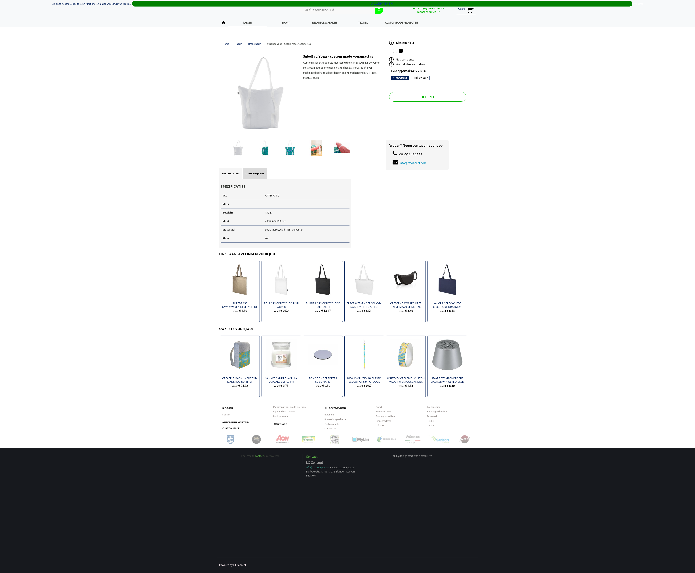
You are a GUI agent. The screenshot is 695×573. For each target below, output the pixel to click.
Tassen (247, 22)
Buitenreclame (383, 411)
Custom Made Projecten (401, 22)
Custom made (230, 428)
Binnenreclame (383, 421)
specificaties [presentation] (231, 173)
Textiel (363, 22)
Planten (226, 414)
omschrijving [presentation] (254, 173)
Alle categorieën (335, 408)
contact (259, 456)
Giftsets (380, 425)
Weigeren (638, 4)
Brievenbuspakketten (235, 422)
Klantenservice (426, 11)
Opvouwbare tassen (284, 411)
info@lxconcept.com (413, 163)
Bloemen (227, 408)
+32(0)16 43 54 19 (430, 8)
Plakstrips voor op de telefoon (289, 407)
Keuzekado (280, 424)
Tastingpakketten (385, 416)
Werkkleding (434, 407)
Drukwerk (432, 416)
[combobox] (337, 10)
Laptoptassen (280, 416)
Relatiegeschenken (324, 22)
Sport (286, 22)
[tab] (230, 173)
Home (223, 22)
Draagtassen (254, 44)
